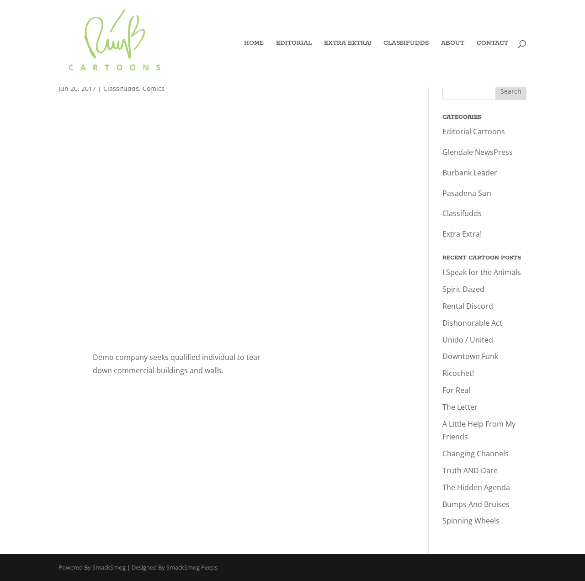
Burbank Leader (469, 173)
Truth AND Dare (470, 470)
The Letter (460, 407)
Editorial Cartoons (473, 132)
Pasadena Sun (466, 193)
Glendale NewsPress (477, 152)
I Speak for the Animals (481, 272)
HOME (254, 43)
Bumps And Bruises (476, 504)
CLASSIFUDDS (406, 43)
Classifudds (121, 88)
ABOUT (452, 43)
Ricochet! (458, 373)
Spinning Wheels (471, 521)
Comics (154, 88)
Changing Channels (475, 454)
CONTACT (492, 43)
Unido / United (467, 340)
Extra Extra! (462, 234)
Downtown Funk (470, 356)
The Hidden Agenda (476, 487)
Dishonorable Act (472, 323)
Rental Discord (467, 306)
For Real (456, 390)
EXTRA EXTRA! (347, 43)
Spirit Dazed (463, 289)
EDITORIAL (294, 43)
